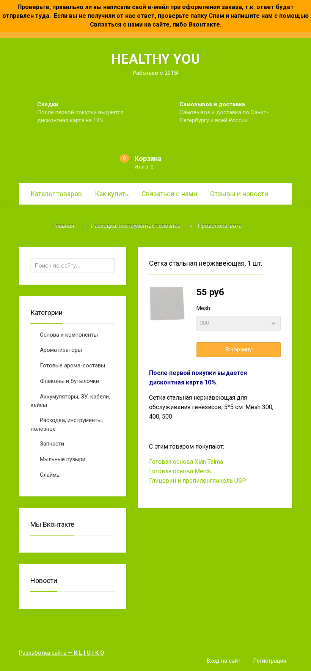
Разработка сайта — (61, 652)
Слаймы (50, 474)
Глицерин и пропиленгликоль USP (197, 480)
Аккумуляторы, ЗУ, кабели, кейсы (70, 401)
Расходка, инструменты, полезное (67, 424)
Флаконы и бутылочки (69, 381)
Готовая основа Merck (180, 471)
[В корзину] (238, 349)
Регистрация (269, 660)
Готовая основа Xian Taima (186, 461)
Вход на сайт (223, 660)
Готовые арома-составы (72, 365)
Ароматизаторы (61, 350)
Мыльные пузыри (62, 459)
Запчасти (52, 443)
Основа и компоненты (69, 334)
